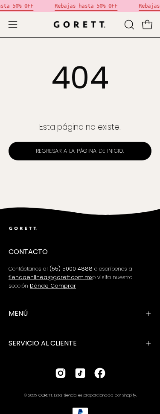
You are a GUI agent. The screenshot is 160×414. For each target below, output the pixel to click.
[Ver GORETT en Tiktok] (80, 373)
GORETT (45, 395)
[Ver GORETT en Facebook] (99, 373)
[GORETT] (80, 24)
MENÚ (18, 313)
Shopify (129, 395)
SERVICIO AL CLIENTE (43, 343)
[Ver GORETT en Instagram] (60, 373)
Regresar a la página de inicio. (80, 150)
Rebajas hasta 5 (77, 6)
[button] (128, 25)
